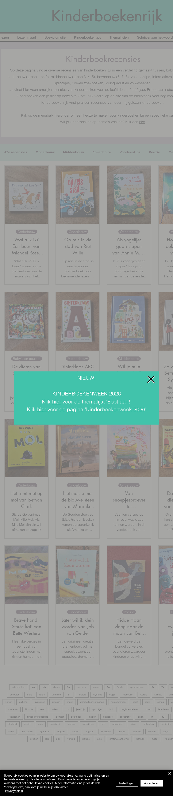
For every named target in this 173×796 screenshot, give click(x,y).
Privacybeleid (14, 791)
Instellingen (126, 783)
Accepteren (151, 783)
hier (56, 401)
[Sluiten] (169, 774)
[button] (151, 379)
